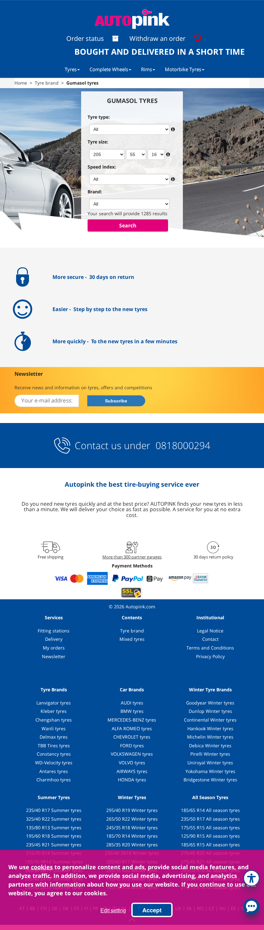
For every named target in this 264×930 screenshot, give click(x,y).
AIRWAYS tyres (132, 771)
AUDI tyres (132, 703)
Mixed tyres (132, 639)
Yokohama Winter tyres (210, 771)
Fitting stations (54, 631)
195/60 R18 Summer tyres (53, 836)
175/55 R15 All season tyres (210, 827)
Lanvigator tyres (53, 703)
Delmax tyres (54, 737)
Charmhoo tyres (53, 780)
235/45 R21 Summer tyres (53, 845)
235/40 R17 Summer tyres (53, 810)
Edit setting (113, 910)
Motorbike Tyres (183, 69)
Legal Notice (210, 631)
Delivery (53, 639)
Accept (152, 910)
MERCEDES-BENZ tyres (132, 720)
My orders (54, 648)
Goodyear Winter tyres (210, 703)
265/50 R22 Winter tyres (132, 819)
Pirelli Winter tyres (210, 754)
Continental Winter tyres (210, 720)
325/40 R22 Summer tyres (53, 819)
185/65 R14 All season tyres (210, 810)
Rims (146, 69)
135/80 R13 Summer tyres (53, 827)
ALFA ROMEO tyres (132, 728)
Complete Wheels (109, 69)
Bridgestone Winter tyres (210, 780)
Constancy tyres (54, 754)
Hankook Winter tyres (210, 728)
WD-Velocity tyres (53, 763)
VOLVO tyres (132, 763)
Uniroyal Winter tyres (210, 763)
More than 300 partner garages (132, 557)
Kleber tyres (54, 711)
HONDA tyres (132, 780)
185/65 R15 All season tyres (210, 845)
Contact (210, 639)
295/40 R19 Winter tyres (132, 810)
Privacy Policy (210, 656)
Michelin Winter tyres (210, 737)
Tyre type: (99, 117)
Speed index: (102, 166)
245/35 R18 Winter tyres (132, 827)
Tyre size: (98, 141)
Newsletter (53, 656)
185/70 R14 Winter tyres (132, 836)
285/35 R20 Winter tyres (132, 845)
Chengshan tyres (53, 720)
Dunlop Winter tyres (210, 711)
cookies (42, 867)
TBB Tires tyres (54, 745)
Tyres (71, 69)
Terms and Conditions (210, 648)
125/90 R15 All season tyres (210, 836)
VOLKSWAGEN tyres (132, 754)
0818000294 (181, 445)
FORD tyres (132, 745)
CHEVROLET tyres (131, 737)
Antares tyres (53, 771)
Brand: (95, 191)
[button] (251, 877)
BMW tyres (132, 711)
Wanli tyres (54, 728)
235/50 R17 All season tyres (210, 819)
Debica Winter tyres (210, 745)
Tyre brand (132, 631)
